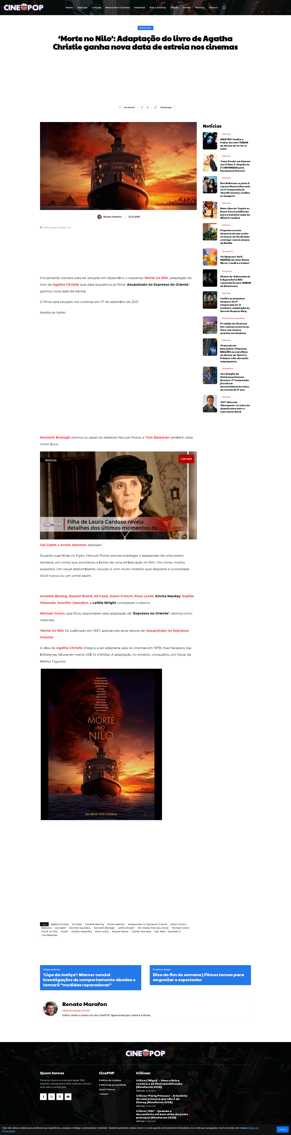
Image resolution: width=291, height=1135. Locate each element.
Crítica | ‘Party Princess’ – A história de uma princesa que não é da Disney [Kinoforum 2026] (161, 1099)
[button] (224, 8)
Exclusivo (227, 271)
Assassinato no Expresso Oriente (147, 924)
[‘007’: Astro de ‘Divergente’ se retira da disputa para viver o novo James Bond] (210, 403)
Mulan (64, 931)
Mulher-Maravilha (81, 931)
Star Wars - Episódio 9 (167, 931)
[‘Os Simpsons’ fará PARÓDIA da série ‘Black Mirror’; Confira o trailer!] (210, 257)
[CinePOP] (28, 7)
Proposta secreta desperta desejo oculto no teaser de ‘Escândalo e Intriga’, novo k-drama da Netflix (234, 237)
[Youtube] (68, 1096)
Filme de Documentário (233, 318)
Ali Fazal (101, 596)
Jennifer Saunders (73, 603)
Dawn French (121, 596)
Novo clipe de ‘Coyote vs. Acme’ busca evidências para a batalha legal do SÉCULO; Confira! (235, 213)
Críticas (140, 1091)
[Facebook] (43, 1096)
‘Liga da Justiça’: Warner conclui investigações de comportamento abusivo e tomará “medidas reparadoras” (89, 979)
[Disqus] (118, 877)
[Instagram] (51, 1096)
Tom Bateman (157, 437)
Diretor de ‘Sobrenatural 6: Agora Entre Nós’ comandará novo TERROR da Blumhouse (235, 281)
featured (46, 928)
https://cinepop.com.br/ (76, 1010)
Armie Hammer (73, 545)
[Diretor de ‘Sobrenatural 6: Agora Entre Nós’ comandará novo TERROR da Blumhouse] (210, 278)
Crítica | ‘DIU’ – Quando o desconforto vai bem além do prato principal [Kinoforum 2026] (162, 1114)
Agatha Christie (66, 284)
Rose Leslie (144, 596)
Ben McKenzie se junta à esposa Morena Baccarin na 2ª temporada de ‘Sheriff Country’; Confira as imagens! (235, 189)
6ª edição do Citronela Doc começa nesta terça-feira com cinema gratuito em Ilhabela (235, 328)
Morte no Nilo (156, 278)
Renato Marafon (112, 216)
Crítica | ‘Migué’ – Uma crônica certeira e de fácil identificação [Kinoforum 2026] (159, 1083)
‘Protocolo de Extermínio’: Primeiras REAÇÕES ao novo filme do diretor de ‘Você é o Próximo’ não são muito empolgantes (234, 353)
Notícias (145, 28)
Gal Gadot (48, 545)
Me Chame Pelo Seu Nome (153, 928)
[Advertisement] (145, 78)
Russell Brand (80, 596)
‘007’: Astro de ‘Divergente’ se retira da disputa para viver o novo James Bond (235, 406)
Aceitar (282, 1129)
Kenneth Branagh (55, 437)
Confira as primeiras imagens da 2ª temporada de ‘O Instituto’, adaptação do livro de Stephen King (235, 305)
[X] (59, 1096)
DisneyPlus (227, 251)
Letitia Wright (126, 928)
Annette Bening (53, 596)
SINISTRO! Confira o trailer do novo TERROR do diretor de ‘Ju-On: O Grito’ (234, 144)
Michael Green (52, 613)
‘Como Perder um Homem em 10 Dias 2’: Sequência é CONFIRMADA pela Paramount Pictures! (235, 166)
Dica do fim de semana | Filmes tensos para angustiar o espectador (198, 977)
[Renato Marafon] (100, 217)
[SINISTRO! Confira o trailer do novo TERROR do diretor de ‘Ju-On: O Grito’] (210, 140)
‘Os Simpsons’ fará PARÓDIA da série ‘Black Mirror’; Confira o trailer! (234, 259)
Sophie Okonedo (141, 931)
